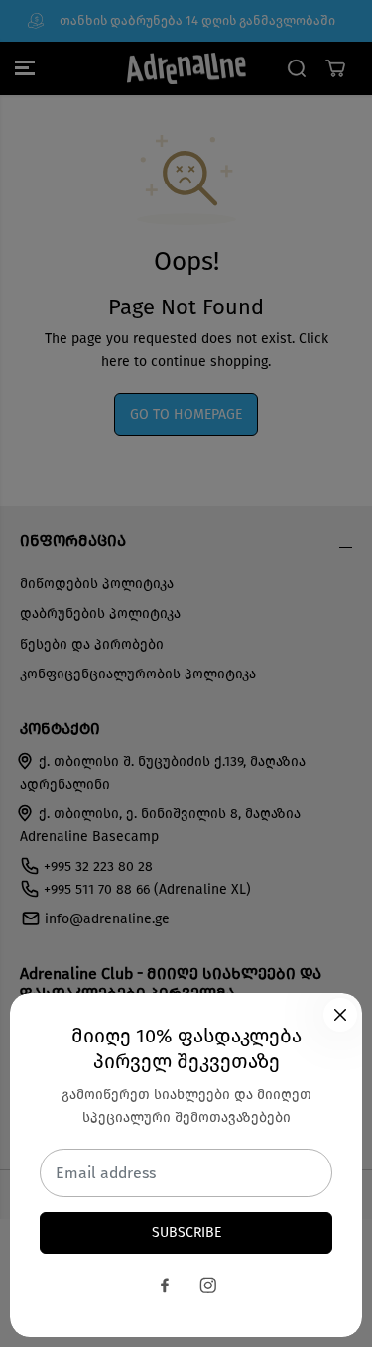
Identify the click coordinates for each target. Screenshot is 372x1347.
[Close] (340, 1015)
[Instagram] (208, 1285)
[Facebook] (164, 1285)
